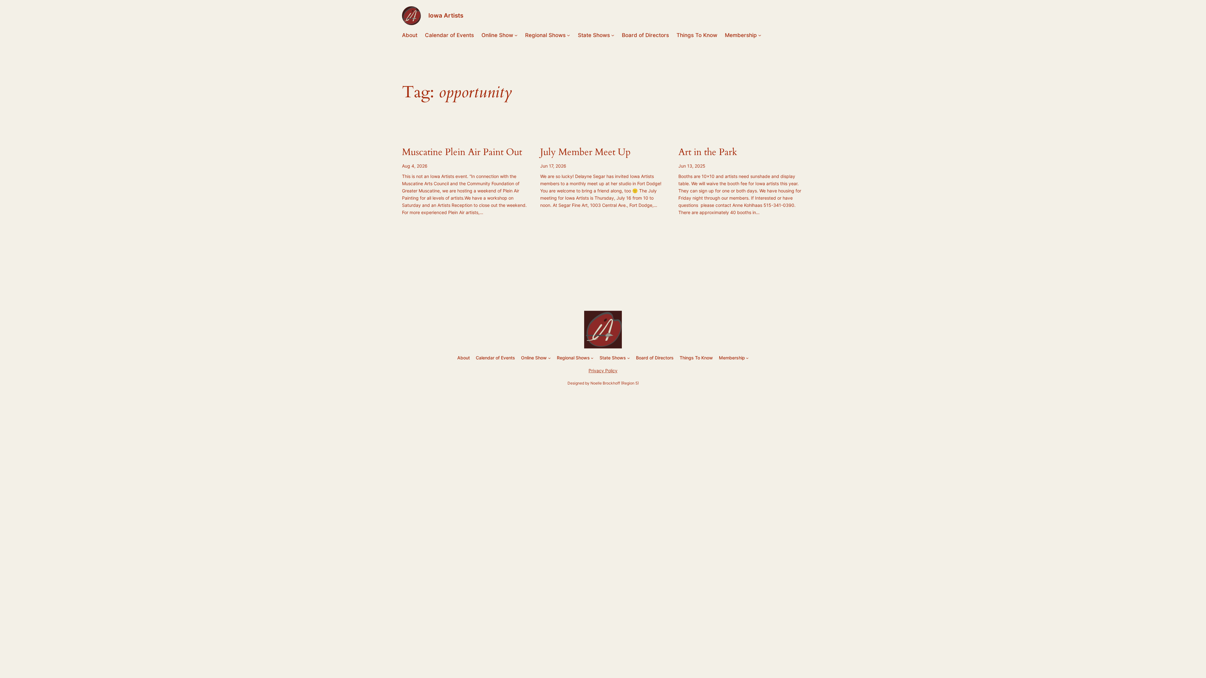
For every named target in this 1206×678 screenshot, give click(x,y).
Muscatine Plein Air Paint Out (462, 152)
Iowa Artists (445, 15)
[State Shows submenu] (612, 35)
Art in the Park (707, 152)
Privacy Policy (603, 370)
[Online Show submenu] (516, 35)
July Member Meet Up (585, 152)
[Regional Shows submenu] (568, 35)
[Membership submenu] (759, 35)
